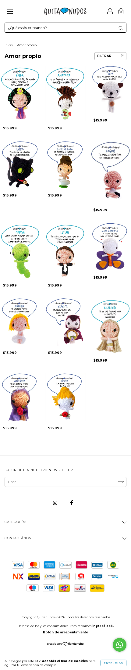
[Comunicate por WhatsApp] (119, 645)
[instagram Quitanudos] (56, 502)
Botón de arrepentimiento (65, 632)
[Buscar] (120, 28)
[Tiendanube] (66, 644)
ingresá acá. (103, 626)
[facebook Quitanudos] (71, 502)
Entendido (113, 663)
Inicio (9, 45)
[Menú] (10, 12)
